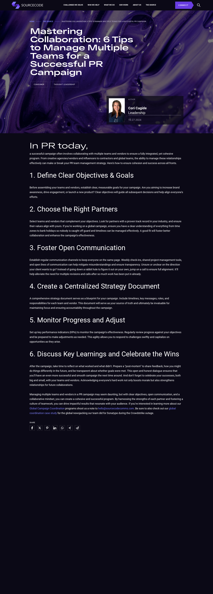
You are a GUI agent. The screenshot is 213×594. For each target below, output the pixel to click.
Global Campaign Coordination (47, 408)
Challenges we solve (73, 5)
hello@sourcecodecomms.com (116, 408)
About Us (137, 5)
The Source (151, 5)
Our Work (123, 5)
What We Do (109, 5)
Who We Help (93, 5)
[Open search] (198, 5)
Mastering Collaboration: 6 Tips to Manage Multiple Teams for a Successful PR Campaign (81, 51)
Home (32, 21)
